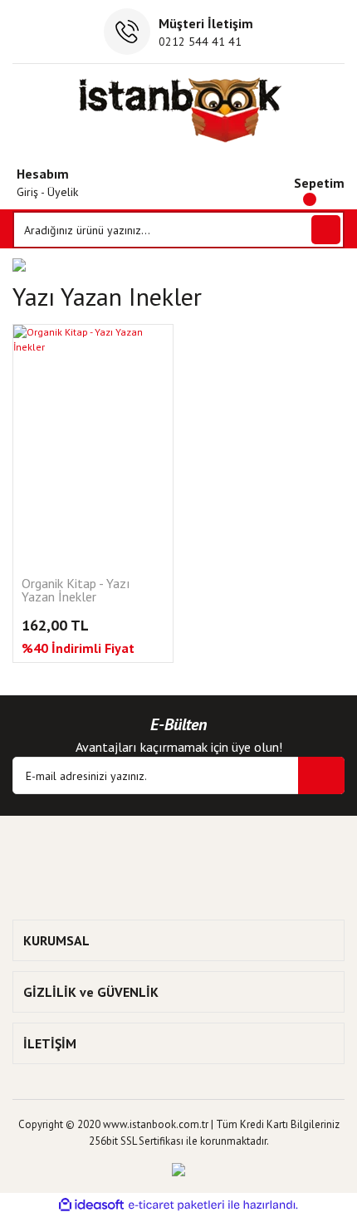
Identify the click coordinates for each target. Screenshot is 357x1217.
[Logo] (179, 109)
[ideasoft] (91, 1205)
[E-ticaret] (176, 1205)
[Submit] (321, 775)
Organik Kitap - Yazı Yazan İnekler (76, 591)
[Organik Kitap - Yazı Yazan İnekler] (93, 444)
